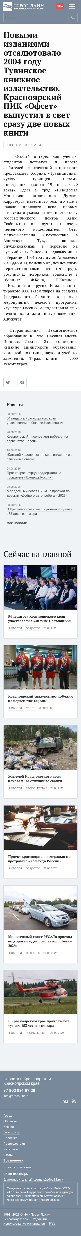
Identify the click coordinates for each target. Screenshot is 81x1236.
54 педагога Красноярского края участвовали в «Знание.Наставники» (35, 420)
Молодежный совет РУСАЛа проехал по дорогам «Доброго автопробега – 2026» (38, 493)
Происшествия (36, 788)
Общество (33, 628)
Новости (13, 145)
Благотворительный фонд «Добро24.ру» (33, 1179)
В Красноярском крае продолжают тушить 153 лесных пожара (39, 511)
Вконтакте (66, 1101)
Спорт (30, 708)
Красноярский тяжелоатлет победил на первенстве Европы (37, 438)
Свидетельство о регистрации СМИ (30, 1188)
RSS (74, 1101)
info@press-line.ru (16, 1095)
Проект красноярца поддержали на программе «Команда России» (34, 474)
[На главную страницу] (23, 6)
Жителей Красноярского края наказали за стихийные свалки (39, 456)
